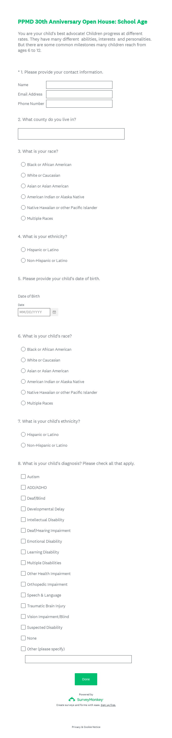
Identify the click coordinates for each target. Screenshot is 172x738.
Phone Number (31, 103)
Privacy (76, 727)
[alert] (86, 320)
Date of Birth (29, 296)
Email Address (30, 94)
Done (86, 679)
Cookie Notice (92, 727)
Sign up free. (108, 705)
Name (23, 84)
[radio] (20, 164)
